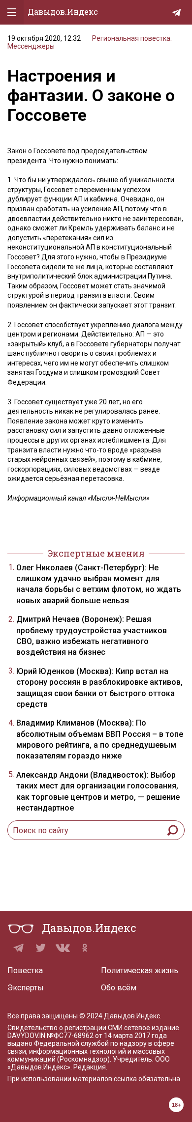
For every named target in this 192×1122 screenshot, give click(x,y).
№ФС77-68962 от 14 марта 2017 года (107, 1035)
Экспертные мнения (96, 553)
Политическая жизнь (139, 970)
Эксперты (25, 987)
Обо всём (118, 987)
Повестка (25, 970)
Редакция (89, 1067)
